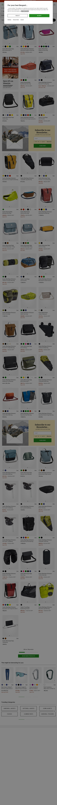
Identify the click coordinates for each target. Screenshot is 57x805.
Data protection (25, 11)
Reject (18, 15)
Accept (39, 15)
